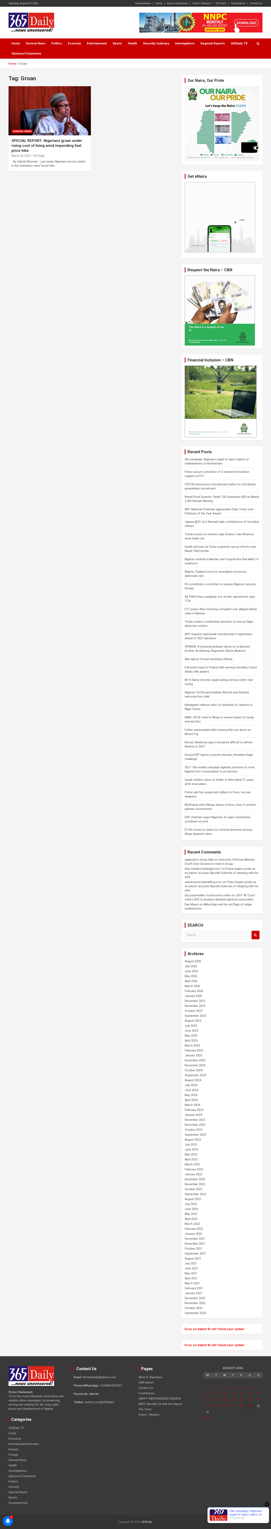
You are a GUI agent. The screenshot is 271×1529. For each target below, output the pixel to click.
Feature (13, 1449)
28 (241, 1406)
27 (232, 1406)
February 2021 (194, 1288)
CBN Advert (146, 1382)
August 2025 (193, 1021)
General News (143, 3)
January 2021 (193, 1293)
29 (249, 1406)
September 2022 (195, 1194)
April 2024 (191, 1100)
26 (224, 1406)
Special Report (18, 1492)
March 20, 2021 (21, 155)
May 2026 (191, 976)
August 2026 (193, 961)
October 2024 (193, 1070)
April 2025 (191, 1040)
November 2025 (195, 1006)
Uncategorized (18, 1503)
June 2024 (191, 1090)
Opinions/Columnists (26, 53)
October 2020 (193, 1308)
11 (216, 1393)
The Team (220, 3)
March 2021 (192, 1283)
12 (224, 1393)
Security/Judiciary (156, 43)
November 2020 (195, 1303)
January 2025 (193, 1055)
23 (258, 1400)
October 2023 (193, 1129)
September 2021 (195, 1253)
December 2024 (195, 1060)
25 (216, 1406)
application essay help (199, 859)
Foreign (13, 1454)
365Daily (146, 1522)
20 (232, 1400)
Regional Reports (213, 43)
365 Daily (38, 155)
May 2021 (191, 1273)
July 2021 (191, 1263)
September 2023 (195, 1134)
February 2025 (194, 1050)
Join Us (94, 1394)
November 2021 (195, 1243)
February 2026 (194, 991)
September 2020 (195, 1313)
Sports (117, 43)
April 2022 (191, 1219)
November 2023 (195, 1125)
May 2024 (191, 1095)
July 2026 (191, 966)
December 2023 (195, 1120)
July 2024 (191, 1085)
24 (207, 1406)
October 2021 (193, 1248)
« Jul (206, 1417)
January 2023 (193, 1174)
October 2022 (193, 1189)
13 (232, 1393)
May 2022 (191, 1214)
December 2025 (195, 1001)
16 (258, 1393)
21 (241, 1400)
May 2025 (191, 1035)
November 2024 (195, 1065)
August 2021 (193, 1258)
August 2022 (193, 1199)
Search (255, 935)
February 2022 (194, 1229)
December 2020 (195, 1298)
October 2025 (193, 1011)
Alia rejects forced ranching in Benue (209, 659)
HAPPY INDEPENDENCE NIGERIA (159, 1398)
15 (249, 1393)
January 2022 (193, 1234)
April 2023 (191, 1159)
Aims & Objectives (177, 3)
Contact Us (256, 3)
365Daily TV (239, 43)
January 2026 (193, 996)
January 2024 (193, 1115)
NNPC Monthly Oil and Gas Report (160, 1404)
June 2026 (191, 971)
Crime (12, 1433)
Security (14, 1487)
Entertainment (97, 43)
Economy (74, 43)
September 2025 (195, 1016)
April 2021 (191, 1278)
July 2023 (191, 1144)
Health (132, 43)
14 (241, 1393)
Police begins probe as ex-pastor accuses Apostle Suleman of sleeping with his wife (221, 873)
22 (249, 1400)
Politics (56, 43)
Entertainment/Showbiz (24, 1444)
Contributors (238, 3)
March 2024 (192, 1105)
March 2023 (192, 1164)
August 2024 (193, 1080)
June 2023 (191, 1149)
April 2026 (191, 981)
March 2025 (192, 1045)
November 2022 (195, 1184)
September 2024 (195, 1075)
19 (224, 1400)
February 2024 (194, 1110)
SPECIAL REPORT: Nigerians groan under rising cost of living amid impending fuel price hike (47, 145)
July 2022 (191, 1204)
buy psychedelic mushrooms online (208, 895)
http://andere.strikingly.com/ (203, 869)
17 (207, 1400)
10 (207, 1393)
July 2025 (191, 1025)
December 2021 (195, 1238)
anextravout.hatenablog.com (203, 882)
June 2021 (191, 1268)
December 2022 (195, 1179)
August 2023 (193, 1139)
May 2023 (191, 1154)
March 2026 (192, 986)
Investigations (185, 43)
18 (216, 1400)
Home (158, 3)
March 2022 (192, 1224)
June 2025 (191, 1030)
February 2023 (194, 1169)
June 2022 (191, 1209)
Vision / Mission (201, 3)
